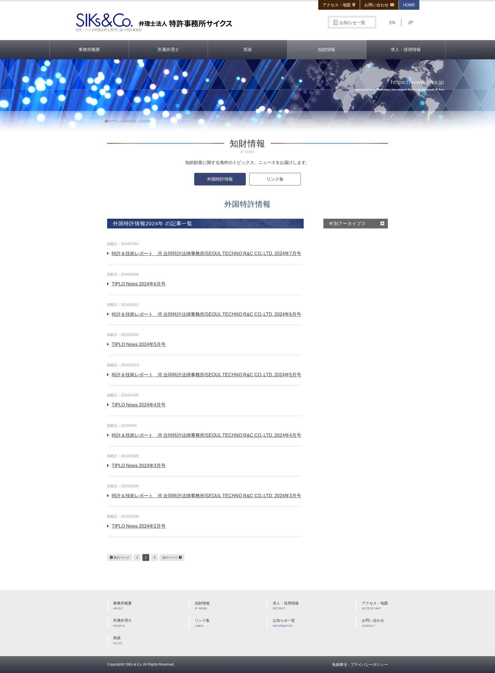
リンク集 (275, 179)
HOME (409, 5)
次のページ (170, 557)
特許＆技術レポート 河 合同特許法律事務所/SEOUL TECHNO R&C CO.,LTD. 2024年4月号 (206, 435)
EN (392, 22)
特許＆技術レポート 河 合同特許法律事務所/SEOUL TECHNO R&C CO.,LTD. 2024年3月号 (206, 495)
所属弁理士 (168, 49)
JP (410, 22)
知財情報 (326, 49)
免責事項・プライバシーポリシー (360, 664)
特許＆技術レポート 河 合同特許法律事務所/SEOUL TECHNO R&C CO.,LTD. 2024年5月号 (206, 374)
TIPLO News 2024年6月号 (139, 283)
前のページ (121, 557)
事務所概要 (89, 49)
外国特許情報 (220, 179)
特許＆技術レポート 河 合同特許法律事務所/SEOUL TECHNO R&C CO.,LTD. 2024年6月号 (206, 314)
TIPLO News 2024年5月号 (139, 344)
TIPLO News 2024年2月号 (139, 526)
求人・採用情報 (406, 49)
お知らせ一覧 (352, 22)
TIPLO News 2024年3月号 (139, 465)
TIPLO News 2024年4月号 (139, 404)
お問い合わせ (376, 5)
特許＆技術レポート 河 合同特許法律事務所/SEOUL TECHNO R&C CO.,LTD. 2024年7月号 (206, 253)
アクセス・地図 (337, 5)
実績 (247, 49)
